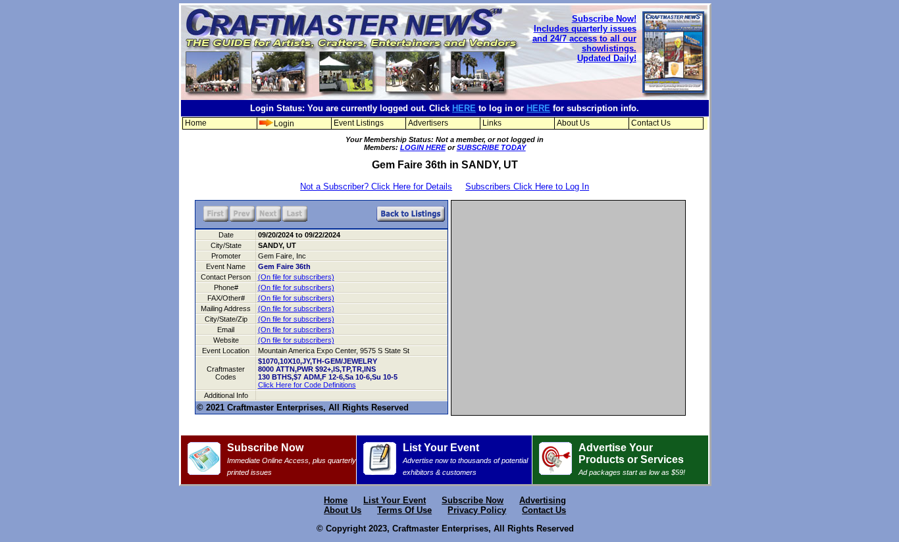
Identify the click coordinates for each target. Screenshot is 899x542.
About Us (573, 123)
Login (284, 123)
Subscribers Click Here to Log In (527, 186)
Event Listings (359, 123)
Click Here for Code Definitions (307, 385)
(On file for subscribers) (296, 277)
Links (491, 123)
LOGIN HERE (423, 147)
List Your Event (465, 459)
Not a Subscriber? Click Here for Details (376, 186)
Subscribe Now (291, 459)
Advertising (542, 500)
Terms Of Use (404, 510)
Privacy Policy (477, 510)
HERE (464, 108)
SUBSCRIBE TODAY (491, 147)
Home (196, 123)
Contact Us (651, 123)
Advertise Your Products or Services (631, 459)
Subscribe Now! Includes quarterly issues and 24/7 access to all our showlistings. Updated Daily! (584, 38)
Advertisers (428, 123)
